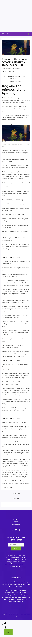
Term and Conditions (16, 524)
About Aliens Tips (16, 522)
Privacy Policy (16, 519)
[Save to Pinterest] (8, 632)
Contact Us (16, 521)
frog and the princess (17, 78)
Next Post (16, 498)
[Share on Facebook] (5, 624)
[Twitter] (16, 530)
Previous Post (16, 493)
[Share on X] (5, 628)
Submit (16, 548)
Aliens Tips (6, 34)
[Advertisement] (16, 16)
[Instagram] (19, 530)
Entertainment (6, 68)
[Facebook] (12, 530)
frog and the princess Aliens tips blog (16, 76)
